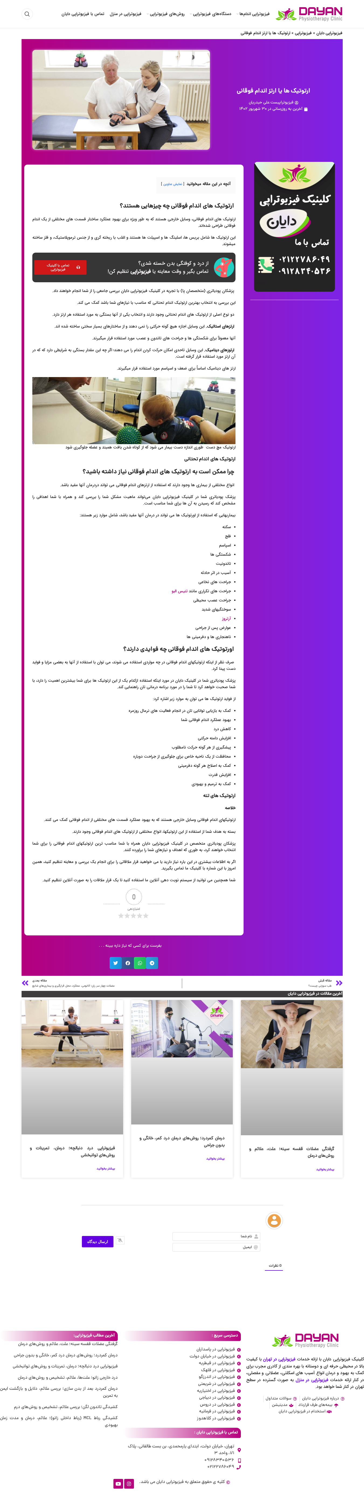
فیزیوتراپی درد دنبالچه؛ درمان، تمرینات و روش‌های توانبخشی (65, 1366)
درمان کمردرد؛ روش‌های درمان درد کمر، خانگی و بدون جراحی (66, 1355)
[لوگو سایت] (309, 14)
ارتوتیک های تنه (219, 796)
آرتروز (226, 618)
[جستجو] (27, 14)
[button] (152, 963)
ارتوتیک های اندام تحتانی (209, 459)
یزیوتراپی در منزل (311, 1380)
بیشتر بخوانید (325, 1169)
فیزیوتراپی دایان (329, 33)
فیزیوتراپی (303, 33)
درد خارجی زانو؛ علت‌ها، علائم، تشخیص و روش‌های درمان (68, 1378)
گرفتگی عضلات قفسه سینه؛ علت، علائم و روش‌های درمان (68, 1344)
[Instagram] (129, 1484)
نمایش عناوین (172, 184)
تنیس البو (180, 591)
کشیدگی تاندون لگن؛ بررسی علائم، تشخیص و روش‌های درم (66, 1407)
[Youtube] (118, 1484)
